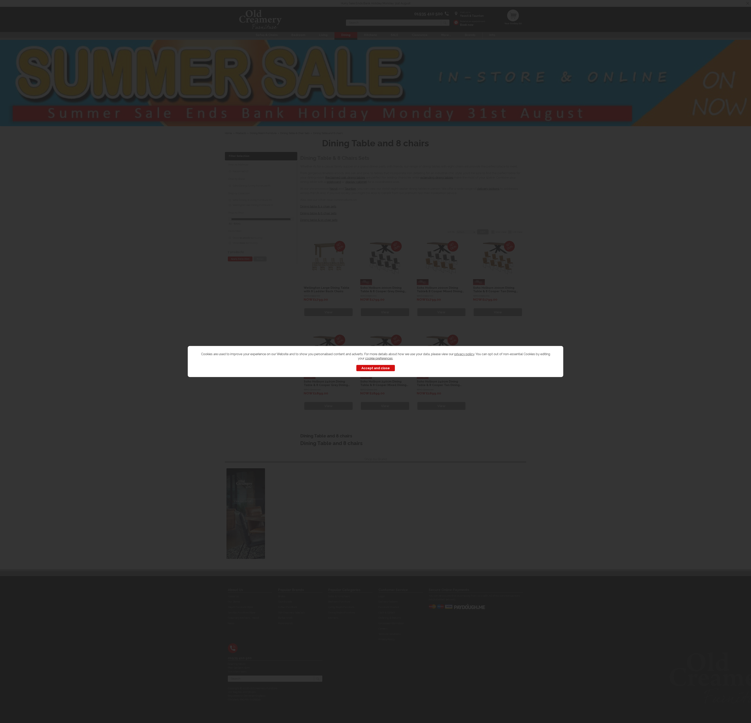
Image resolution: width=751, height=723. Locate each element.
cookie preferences (379, 358)
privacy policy (464, 354)
